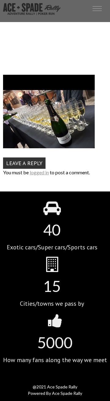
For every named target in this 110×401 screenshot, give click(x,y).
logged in (39, 172)
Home (40, 46)
